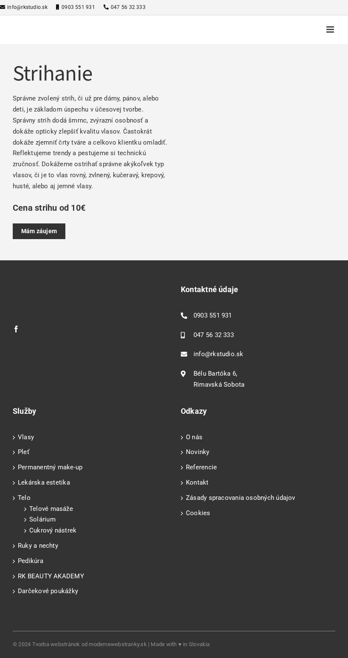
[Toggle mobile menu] (330, 29)
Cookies (198, 513)
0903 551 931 (78, 7)
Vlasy (26, 437)
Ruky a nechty (38, 545)
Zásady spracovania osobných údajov (240, 498)
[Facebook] (16, 329)
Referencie (201, 467)
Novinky (198, 452)
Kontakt (197, 482)
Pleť (23, 452)
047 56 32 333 (128, 7)
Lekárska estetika (44, 482)
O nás (194, 437)
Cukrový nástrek (52, 530)
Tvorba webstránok (56, 644)
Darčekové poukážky (48, 591)
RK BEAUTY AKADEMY (51, 576)
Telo (24, 498)
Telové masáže (51, 509)
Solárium (42, 519)
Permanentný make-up (50, 467)
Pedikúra (30, 561)
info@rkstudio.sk (27, 7)
